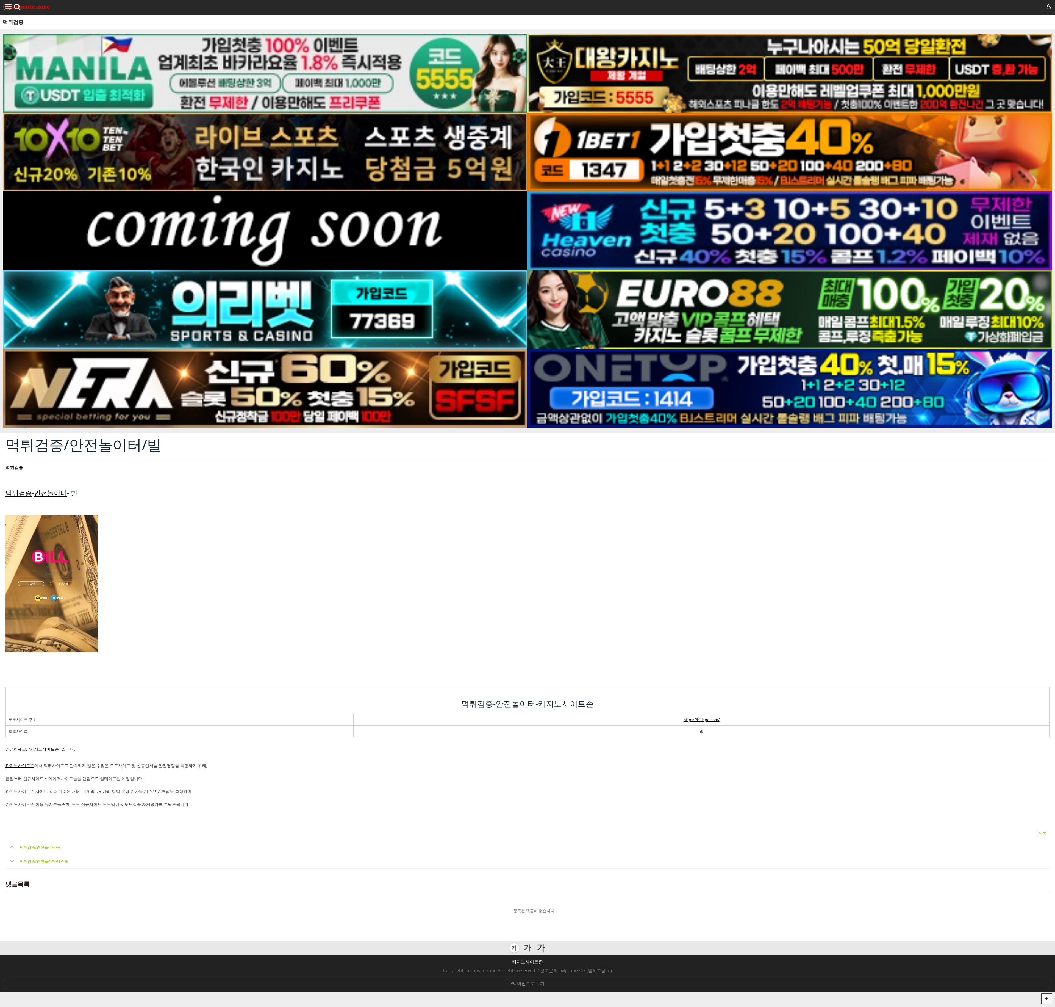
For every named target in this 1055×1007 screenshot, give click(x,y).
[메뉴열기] (7, 7)
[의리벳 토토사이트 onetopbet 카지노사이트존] (265, 309)
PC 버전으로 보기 (527, 983)
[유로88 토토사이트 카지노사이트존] (790, 309)
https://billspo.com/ (702, 719)
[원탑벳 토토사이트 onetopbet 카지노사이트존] (790, 388)
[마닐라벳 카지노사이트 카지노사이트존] (265, 73)
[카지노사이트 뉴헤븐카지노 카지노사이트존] (790, 230)
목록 (1042, 833)
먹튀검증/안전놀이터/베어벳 (44, 861)
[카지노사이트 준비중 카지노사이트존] (265, 230)
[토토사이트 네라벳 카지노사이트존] (265, 388)
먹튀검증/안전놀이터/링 (40, 847)
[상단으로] (1046, 998)
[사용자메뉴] (1048, 7)
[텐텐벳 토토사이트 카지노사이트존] (265, 152)
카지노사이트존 (44, 749)
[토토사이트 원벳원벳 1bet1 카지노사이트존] (790, 152)
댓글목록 (17, 884)
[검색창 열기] (17, 7)
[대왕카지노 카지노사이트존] (790, 73)
